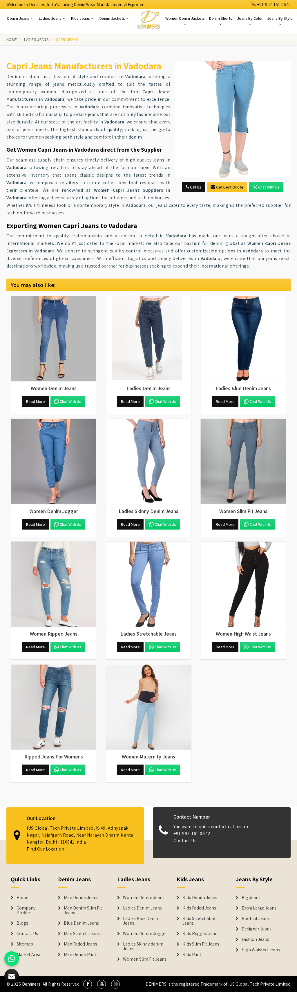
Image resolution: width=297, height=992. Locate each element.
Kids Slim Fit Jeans (200, 944)
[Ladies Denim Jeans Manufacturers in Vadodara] (148, 339)
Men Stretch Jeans (82, 933)
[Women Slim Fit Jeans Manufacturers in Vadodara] (243, 462)
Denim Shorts (220, 18)
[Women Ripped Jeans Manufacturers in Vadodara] (54, 584)
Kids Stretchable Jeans (198, 920)
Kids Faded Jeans (199, 908)
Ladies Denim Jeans (142, 908)
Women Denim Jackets (185, 18)
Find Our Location (45, 849)
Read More (35, 401)
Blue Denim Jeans (81, 923)
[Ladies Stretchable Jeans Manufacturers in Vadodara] (148, 584)
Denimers (31, 984)
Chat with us (269, 187)
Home (11, 39)
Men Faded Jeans (80, 944)
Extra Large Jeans (259, 908)
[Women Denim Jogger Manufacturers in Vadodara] (54, 462)
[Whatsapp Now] (11, 958)
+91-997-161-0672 (273, 4)
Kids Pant (191, 954)
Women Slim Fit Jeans (144, 959)
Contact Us (184, 840)
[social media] (87, 984)
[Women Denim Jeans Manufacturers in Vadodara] (54, 339)
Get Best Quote (229, 187)
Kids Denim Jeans (199, 897)
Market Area (28, 954)
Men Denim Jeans (81, 897)
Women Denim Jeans (143, 897)
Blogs (22, 923)
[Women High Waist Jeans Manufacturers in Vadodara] (243, 584)
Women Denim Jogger (145, 933)
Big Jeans (251, 897)
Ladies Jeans (50, 18)
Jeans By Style (280, 18)
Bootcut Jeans (256, 918)
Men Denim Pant (80, 954)
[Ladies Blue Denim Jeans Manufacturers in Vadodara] (243, 339)
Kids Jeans (81, 18)
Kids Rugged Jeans (201, 933)
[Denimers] (148, 19)
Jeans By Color (250, 18)
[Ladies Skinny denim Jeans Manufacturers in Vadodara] (148, 462)
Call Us (195, 187)
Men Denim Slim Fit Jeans (83, 910)
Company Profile (26, 910)
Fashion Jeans (255, 939)
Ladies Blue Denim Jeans (141, 920)
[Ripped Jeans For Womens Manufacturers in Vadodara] (54, 707)
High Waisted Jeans (261, 950)
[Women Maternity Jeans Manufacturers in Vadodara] (148, 707)
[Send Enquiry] (233, 119)
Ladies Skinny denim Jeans (143, 946)
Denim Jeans (18, 18)
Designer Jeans (256, 929)
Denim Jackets (112, 18)
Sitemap (25, 944)
